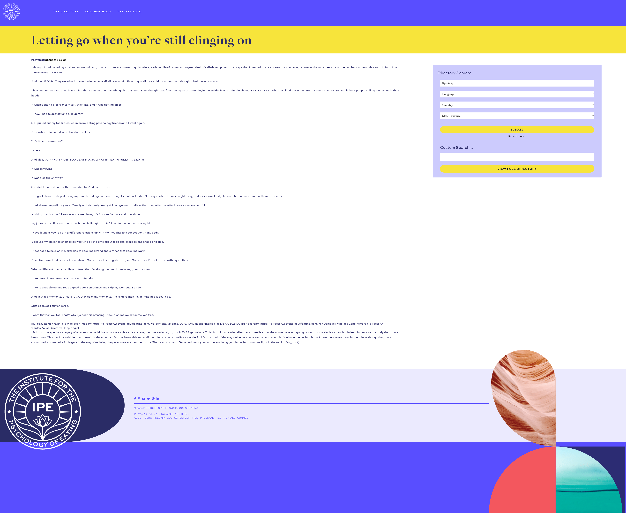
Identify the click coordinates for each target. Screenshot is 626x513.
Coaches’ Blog (98, 11)
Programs (207, 417)
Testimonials (225, 417)
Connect (243, 417)
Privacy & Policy (145, 413)
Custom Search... (456, 147)
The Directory (66, 11)
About (138, 417)
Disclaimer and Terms (174, 413)
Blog (148, 417)
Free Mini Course (166, 417)
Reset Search (517, 136)
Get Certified (188, 417)
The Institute (129, 11)
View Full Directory (517, 169)
